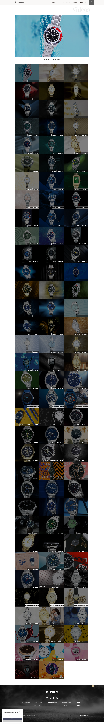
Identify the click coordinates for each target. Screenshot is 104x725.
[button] (53, 2)
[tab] (27, 73)
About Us (68, 2)
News (63, 2)
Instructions (74, 2)
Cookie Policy (16, 712)
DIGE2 (88, 715)
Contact (81, 2)
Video (58, 2)
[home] (19, 2)
